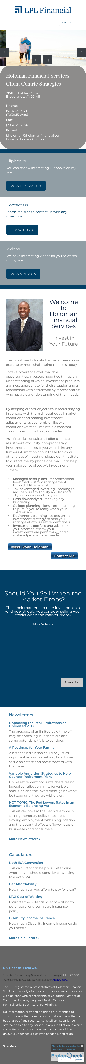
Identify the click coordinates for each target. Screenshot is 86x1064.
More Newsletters (25, 839)
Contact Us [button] (20, 230)
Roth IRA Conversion (26, 863)
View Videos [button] (21, 274)
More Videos (43, 624)
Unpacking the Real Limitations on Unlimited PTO (38, 724)
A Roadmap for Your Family (31, 747)
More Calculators (24, 938)
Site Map (9, 1046)
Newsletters (21, 714)
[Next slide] (81, 52)
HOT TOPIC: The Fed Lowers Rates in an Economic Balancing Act (41, 804)
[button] (68, 22)
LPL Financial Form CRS (20, 968)
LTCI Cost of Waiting (25, 897)
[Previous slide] (4, 52)
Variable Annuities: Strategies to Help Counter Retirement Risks (40, 775)
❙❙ (47, 59)
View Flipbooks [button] (24, 186)
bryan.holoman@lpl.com (25, 139)
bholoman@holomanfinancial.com (34, 135)
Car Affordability (22, 884)
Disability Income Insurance (32, 918)
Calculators (20, 854)
